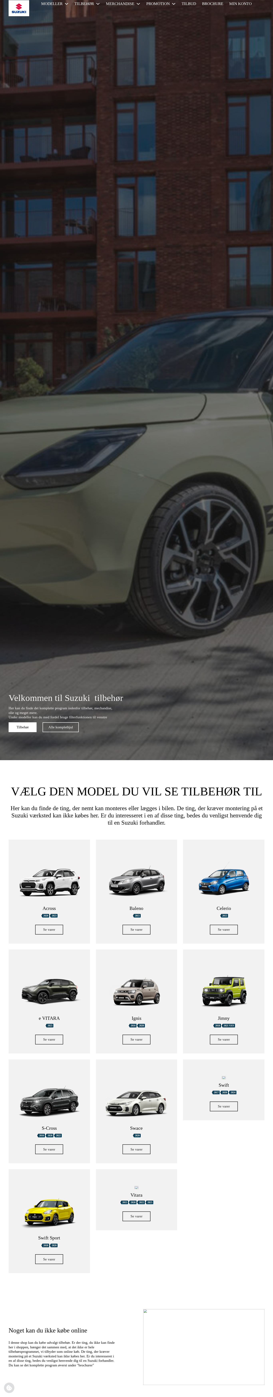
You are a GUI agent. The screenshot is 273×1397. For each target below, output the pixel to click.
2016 (133, 1025)
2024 (233, 1092)
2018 (217, 1025)
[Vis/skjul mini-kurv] (260, 3)
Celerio (224, 908)
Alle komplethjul (60, 727)
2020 (45, 915)
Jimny (224, 1018)
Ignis (136, 1018)
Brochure (212, 3)
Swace (136, 1128)
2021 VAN (229, 1025)
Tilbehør (23, 727)
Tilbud (189, 3)
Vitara (136, 1195)
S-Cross (49, 1128)
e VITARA (49, 1018)
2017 (216, 1092)
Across (49, 908)
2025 (50, 1025)
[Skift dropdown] (67, 4)
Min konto (240, 3)
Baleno (136, 908)
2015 (137, 915)
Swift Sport (49, 1237)
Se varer (49, 930)
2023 (54, 915)
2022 (58, 1135)
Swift (224, 1085)
